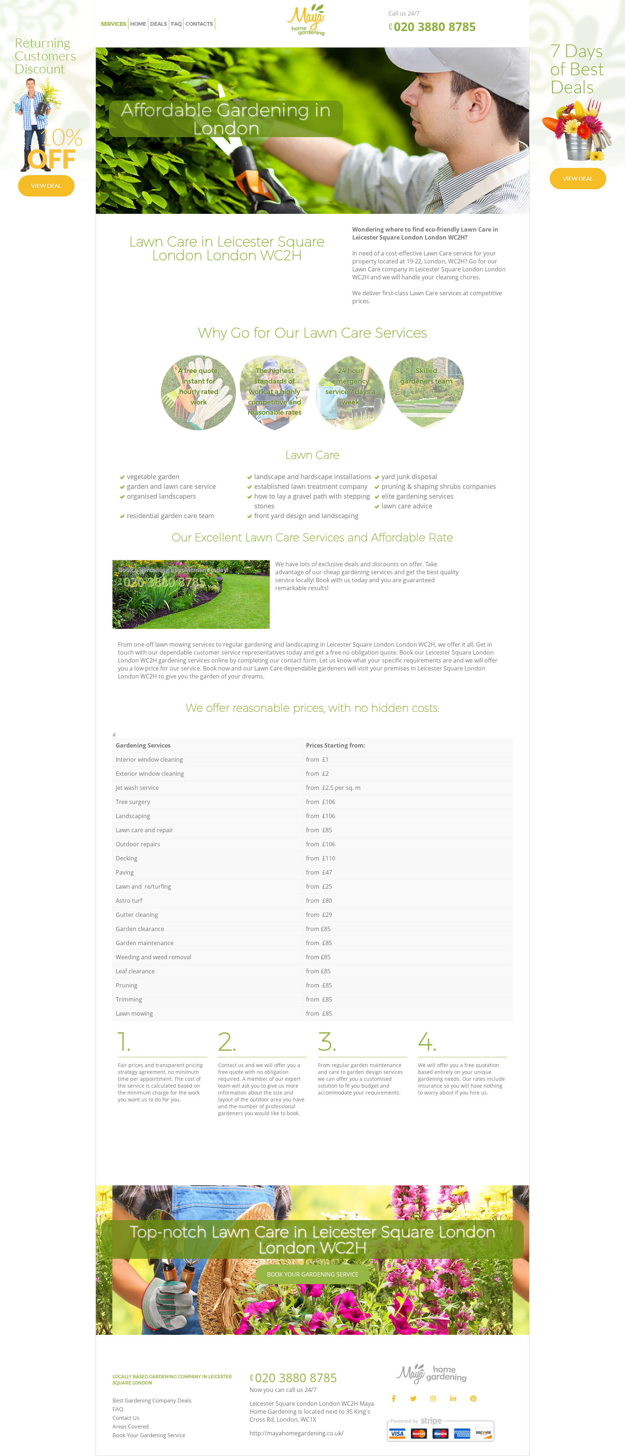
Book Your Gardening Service (312, 1274)
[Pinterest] (473, 1399)
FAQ (117, 1409)
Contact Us (125, 1417)
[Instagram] (433, 1399)
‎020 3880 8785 (164, 581)
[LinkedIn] (453, 1399)
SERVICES (113, 24)
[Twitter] (413, 1399)
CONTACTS (199, 24)
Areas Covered (130, 1426)
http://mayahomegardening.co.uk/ (297, 1433)
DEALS (158, 24)
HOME (138, 24)
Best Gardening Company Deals (151, 1400)
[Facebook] (393, 1399)
